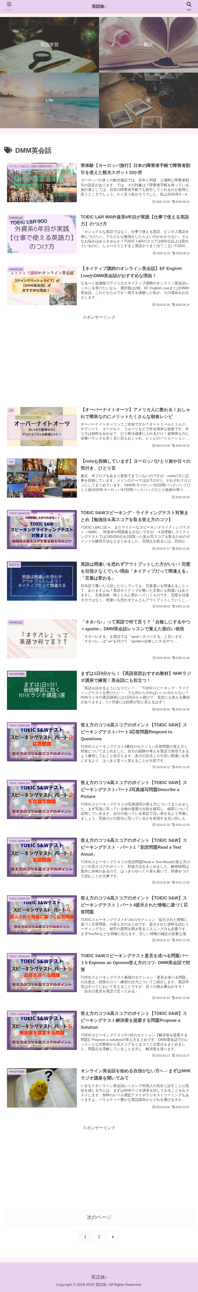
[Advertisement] (99, 357)
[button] (182, 874)
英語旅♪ (99, 6)
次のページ (99, 1217)
